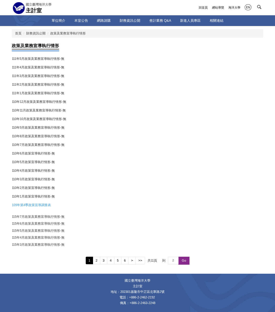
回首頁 (203, 7)
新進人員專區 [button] (190, 20)
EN (248, 7)
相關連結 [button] (216, 20)
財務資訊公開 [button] (130, 20)
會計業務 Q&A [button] (160, 20)
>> (140, 260)
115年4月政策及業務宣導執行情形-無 (38, 237)
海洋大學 (234, 7)
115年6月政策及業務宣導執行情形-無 (38, 223)
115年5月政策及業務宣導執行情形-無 (38, 230)
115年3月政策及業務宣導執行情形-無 (38, 244)
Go (184, 260)
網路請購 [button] (104, 20)
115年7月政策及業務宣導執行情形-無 (38, 216)
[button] (260, 8)
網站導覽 (218, 7)
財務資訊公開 (36, 33)
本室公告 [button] (81, 20)
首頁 (18, 33)
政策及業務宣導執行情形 (68, 33)
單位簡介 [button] (58, 20)
